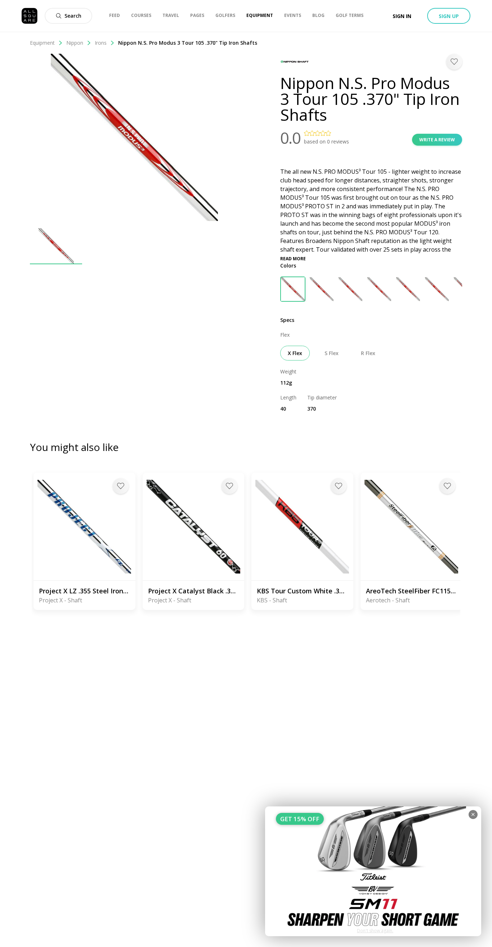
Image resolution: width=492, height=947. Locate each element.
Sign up (449, 16)
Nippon (74, 42)
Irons (101, 42)
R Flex (368, 353)
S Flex (332, 353)
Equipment (42, 42)
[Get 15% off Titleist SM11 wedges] (373, 871)
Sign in (402, 16)
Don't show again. (375, 931)
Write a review (437, 140)
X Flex (295, 353)
